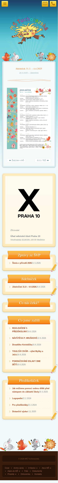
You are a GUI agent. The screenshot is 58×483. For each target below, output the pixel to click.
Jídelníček (34, 73)
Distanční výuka (19, 411)
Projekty (11, 474)
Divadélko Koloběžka (22, 345)
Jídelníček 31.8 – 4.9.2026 (24, 287)
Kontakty (38, 474)
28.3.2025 (23, 73)
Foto (26, 471)
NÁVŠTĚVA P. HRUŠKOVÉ (24, 338)
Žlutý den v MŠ (17, 160)
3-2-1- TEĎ (41, 160)
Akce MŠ (46, 468)
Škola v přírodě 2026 (22, 263)
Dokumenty (37, 471)
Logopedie (17, 398)
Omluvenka (25, 474)
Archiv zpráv (19, 468)
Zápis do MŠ (13, 471)
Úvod (7, 468)
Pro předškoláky (20, 405)
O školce (32, 468)
